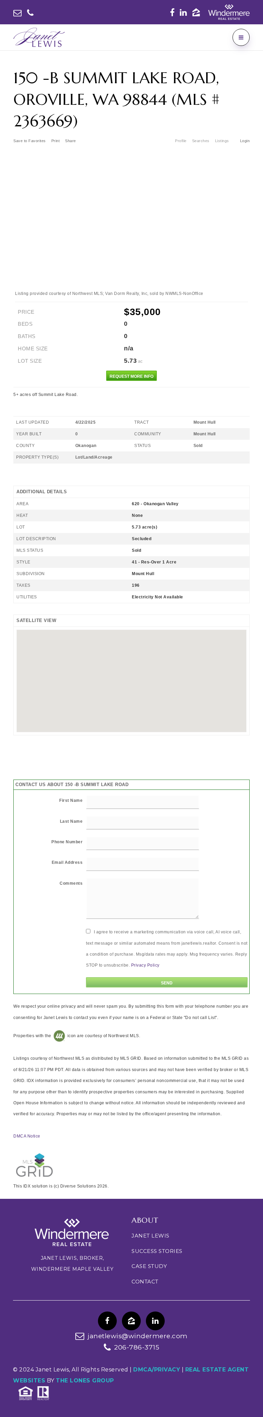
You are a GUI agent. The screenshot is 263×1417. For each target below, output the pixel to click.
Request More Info (131, 376)
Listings (222, 141)
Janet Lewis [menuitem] (151, 1235)
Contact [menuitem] (145, 1281)
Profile (181, 141)
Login (245, 141)
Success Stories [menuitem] (157, 1251)
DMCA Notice (26, 1136)
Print (55, 141)
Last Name (71, 821)
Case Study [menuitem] (149, 1266)
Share (71, 141)
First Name (71, 800)
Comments (71, 883)
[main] (131, 625)
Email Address (67, 862)
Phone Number (67, 842)
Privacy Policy (145, 965)
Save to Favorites (29, 141)
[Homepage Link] (39, 37)
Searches (201, 141)
